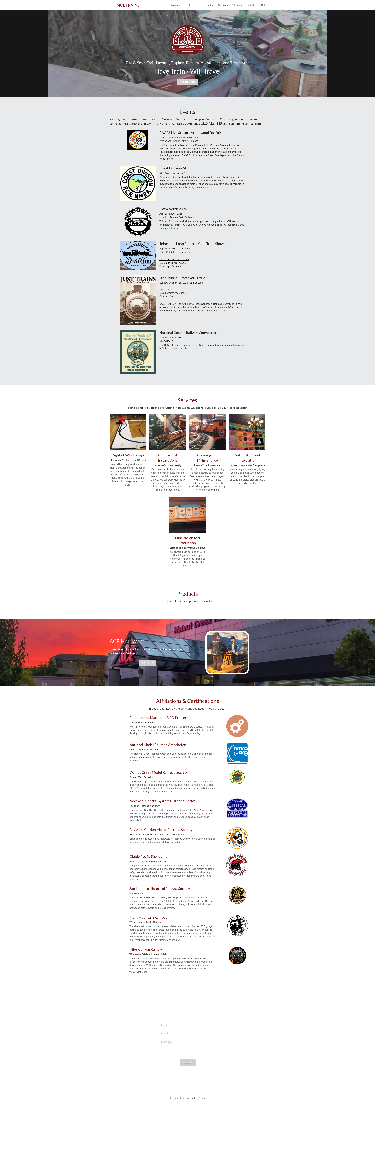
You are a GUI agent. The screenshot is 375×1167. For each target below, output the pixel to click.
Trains (197, 307)
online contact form (249, 123)
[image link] (138, 183)
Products (210, 5)
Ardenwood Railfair (174, 145)
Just (192, 307)
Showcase (223, 5)
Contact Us (251, 5)
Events (187, 5)
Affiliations (237, 5)
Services (198, 5)
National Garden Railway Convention (188, 332)
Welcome (176, 5)
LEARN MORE (188, 82)
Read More (148, 945)
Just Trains (165, 289)
